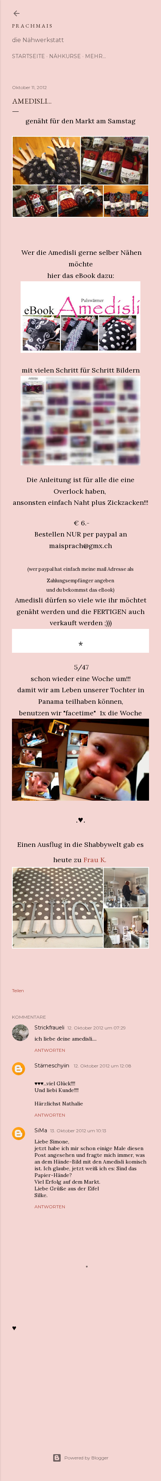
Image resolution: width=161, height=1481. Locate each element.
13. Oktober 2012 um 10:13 (78, 1130)
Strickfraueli (49, 1027)
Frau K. (94, 859)
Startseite (28, 56)
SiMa (40, 1130)
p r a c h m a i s (32, 25)
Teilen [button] (18, 990)
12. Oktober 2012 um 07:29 (96, 1028)
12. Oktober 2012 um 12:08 (102, 1066)
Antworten (49, 1050)
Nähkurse (65, 56)
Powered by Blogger (86, 1458)
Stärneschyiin (52, 1065)
